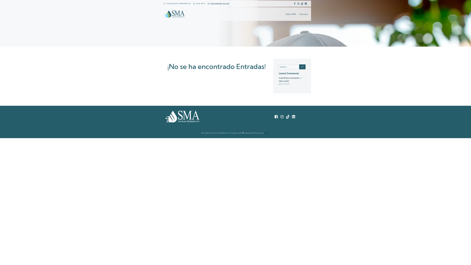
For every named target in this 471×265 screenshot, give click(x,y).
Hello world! (284, 81)
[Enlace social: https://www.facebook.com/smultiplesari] (277, 117)
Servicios (304, 14)
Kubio (266, 133)
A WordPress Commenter (289, 78)
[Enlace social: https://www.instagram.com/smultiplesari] (283, 117)
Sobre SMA (290, 14)
